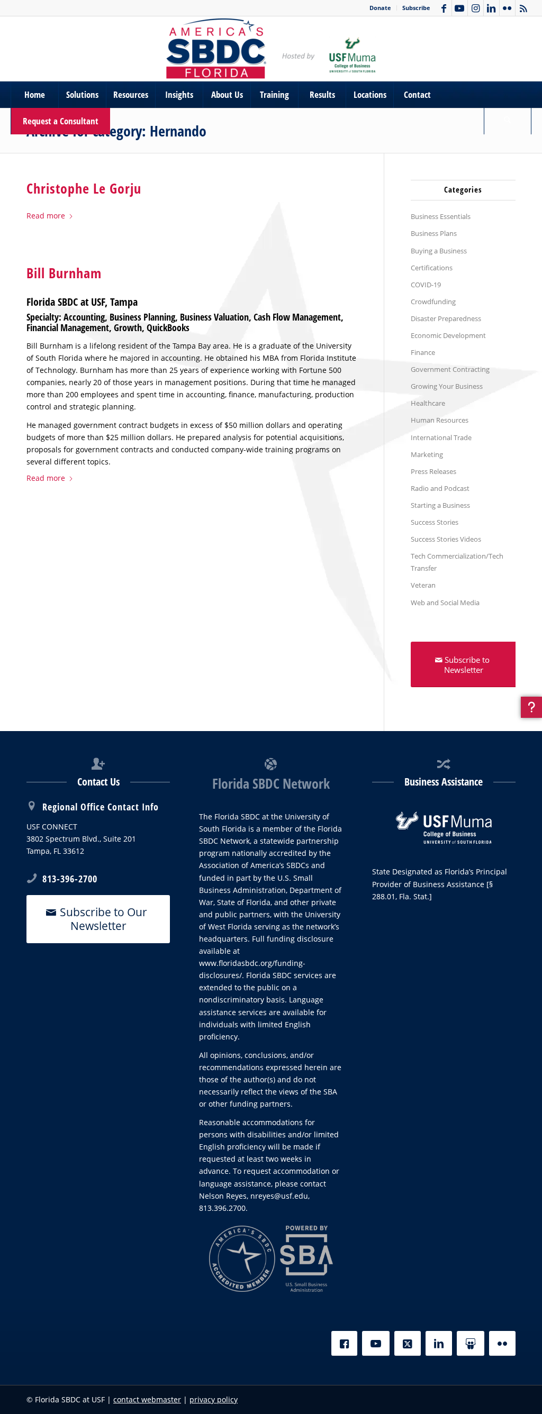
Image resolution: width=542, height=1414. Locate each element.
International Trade (441, 437)
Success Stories (434, 522)
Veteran (423, 585)
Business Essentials (441, 216)
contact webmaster (147, 1399)
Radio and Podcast (440, 488)
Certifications (432, 267)
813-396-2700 (69, 878)
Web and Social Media (445, 602)
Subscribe (416, 8)
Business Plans (434, 233)
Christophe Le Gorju (83, 188)
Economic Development (448, 335)
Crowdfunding (433, 301)
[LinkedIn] (439, 1343)
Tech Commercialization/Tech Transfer (457, 562)
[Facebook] (344, 1343)
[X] (407, 1343)
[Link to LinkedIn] (491, 8)
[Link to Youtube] (459, 8)
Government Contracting (450, 369)
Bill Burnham (64, 272)
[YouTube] (376, 1343)
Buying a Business (439, 251)
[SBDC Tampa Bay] (271, 48)
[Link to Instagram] (475, 8)
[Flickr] (502, 1343)
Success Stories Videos (446, 539)
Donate (380, 8)
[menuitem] (380, 8)
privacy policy (213, 1399)
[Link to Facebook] (443, 8)
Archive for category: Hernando (116, 131)
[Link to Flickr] (507, 8)
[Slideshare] (470, 1343)
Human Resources (439, 420)
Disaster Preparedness (446, 318)
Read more (45, 216)
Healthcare (428, 403)
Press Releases (433, 471)
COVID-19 (426, 284)
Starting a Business (440, 505)
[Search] (507, 121)
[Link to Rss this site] (523, 8)
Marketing (427, 454)
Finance (423, 352)
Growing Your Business (447, 386)
